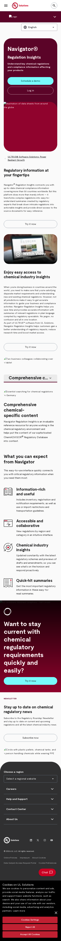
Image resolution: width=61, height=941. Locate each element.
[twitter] (37, 840)
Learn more (19, 911)
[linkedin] (31, 840)
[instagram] (44, 840)
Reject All (30, 927)
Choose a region (13, 772)
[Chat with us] (47, 872)
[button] (6, 5)
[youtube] (51, 840)
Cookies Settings (30, 920)
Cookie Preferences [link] (47, 863)
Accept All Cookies (30, 934)
